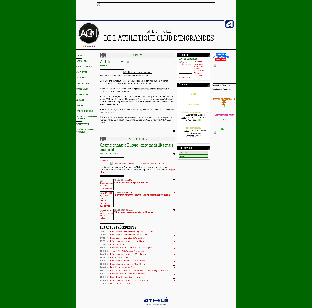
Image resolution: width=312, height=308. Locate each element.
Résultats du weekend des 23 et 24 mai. (128, 254)
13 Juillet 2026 (119, 210)
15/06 (102, 241)
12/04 (102, 274)
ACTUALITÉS (81, 61)
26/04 (103, 267)
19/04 (102, 270)
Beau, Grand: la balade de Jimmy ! (125, 277)
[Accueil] (89, 46)
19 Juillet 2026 (119, 193)
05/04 (103, 277)
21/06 (102, 238)
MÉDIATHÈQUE (82, 124)
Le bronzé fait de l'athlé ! (121, 283)
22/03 (103, 283)
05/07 (103, 231)
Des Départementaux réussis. (123, 267)
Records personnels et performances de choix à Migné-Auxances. (139, 270)
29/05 (103, 251)
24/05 (103, 254)
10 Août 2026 (118, 180)
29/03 (103, 280)
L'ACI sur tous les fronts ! (121, 244)
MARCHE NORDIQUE (84, 111)
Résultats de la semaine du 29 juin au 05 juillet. (131, 231)
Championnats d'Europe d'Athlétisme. (131, 183)
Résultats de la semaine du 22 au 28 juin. (129, 234)
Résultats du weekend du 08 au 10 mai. (128, 260)
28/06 (103, 234)
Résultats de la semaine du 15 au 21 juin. (128, 238)
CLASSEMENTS (82, 94)
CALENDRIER (81, 72)
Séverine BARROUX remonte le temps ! (128, 274)
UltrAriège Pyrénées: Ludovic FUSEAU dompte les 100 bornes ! (142, 195)
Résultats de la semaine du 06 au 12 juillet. (133, 212)
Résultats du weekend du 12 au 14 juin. (127, 241)
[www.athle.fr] (229, 27)
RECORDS (80, 100)
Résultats (104, 160)
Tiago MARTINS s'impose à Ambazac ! (127, 251)
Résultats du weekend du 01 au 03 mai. (128, 264)
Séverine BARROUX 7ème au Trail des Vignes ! (131, 247)
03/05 (103, 264)
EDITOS (79, 56)
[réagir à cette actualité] (174, 154)
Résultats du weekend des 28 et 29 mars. (129, 280)
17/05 (102, 257)
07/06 (103, 244)
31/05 (102, 247)
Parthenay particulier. (120, 257)
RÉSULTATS (81, 78)
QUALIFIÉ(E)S (82, 89)
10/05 (102, 260)
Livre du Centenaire (188, 59)
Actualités (128, 180)
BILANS (79, 106)
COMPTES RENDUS (84, 67)
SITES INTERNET (83, 83)
